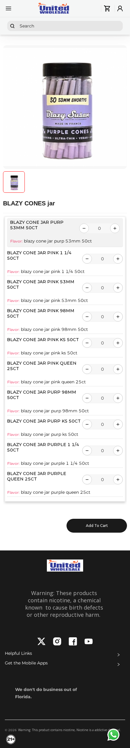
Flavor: (16, 241)
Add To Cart (97, 525)
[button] (65, 655)
